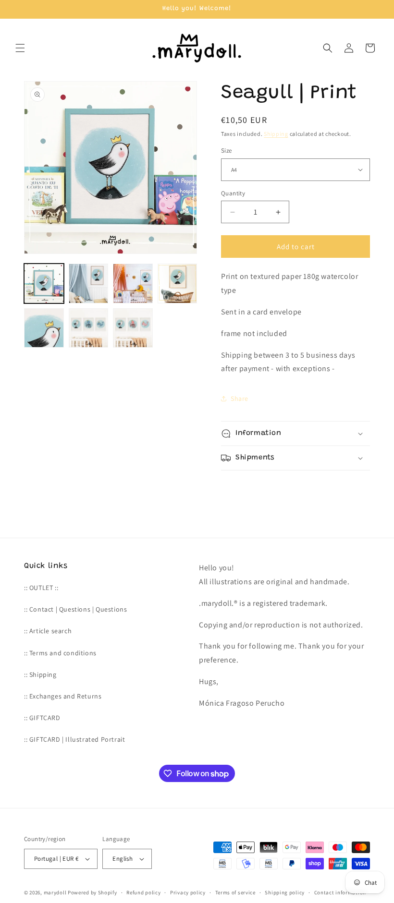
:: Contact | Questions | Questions (75, 609)
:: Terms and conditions (60, 653)
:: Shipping (40, 674)
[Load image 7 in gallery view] (133, 328)
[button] (20, 48)
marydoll (55, 892)
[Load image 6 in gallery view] (89, 328)
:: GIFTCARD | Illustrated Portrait (74, 739)
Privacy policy (188, 892)
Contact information (340, 892)
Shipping (276, 133)
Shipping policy (285, 892)
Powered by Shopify (92, 892)
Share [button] (239, 398)
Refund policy (143, 892)
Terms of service (235, 892)
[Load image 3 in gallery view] (133, 283)
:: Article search (48, 630)
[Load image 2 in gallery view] (89, 283)
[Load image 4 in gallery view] (177, 283)
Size (226, 150)
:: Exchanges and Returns (62, 696)
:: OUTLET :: (41, 587)
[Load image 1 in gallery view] (44, 283)
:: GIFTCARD (42, 717)
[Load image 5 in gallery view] (44, 328)
